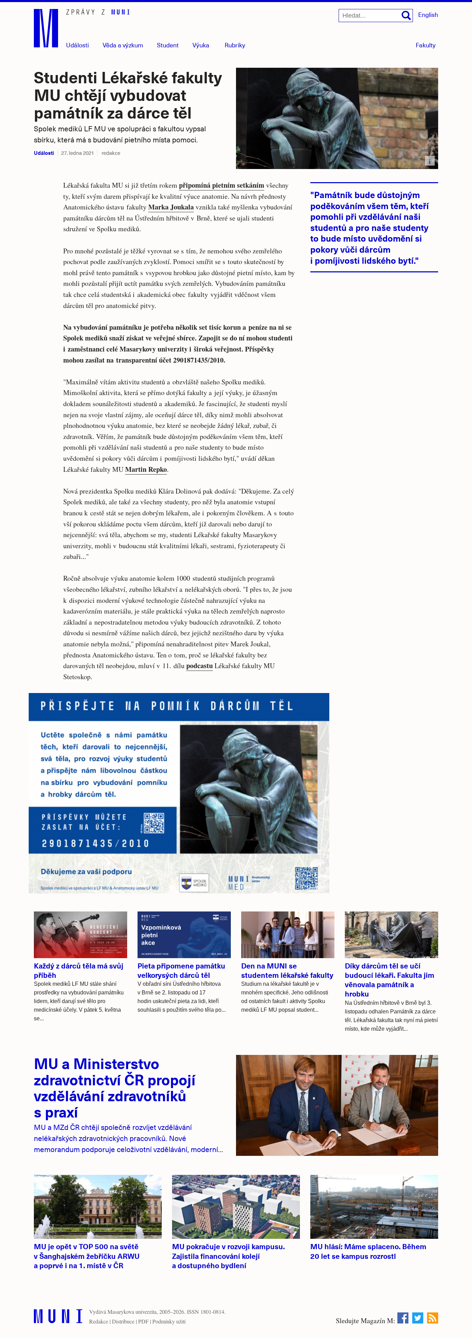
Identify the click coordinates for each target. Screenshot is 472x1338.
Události (77, 44)
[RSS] (432, 1317)
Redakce (98, 1321)
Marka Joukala (171, 207)
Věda (123, 44)
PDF (143, 1321)
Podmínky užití (169, 1321)
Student (168, 44)
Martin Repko (146, 469)
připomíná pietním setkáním (221, 185)
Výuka (200, 44)
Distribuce (123, 1321)
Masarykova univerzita (132, 1311)
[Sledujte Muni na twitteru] (417, 1317)
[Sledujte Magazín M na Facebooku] (402, 1317)
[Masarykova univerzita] (58, 1317)
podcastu (199, 666)
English (428, 14)
